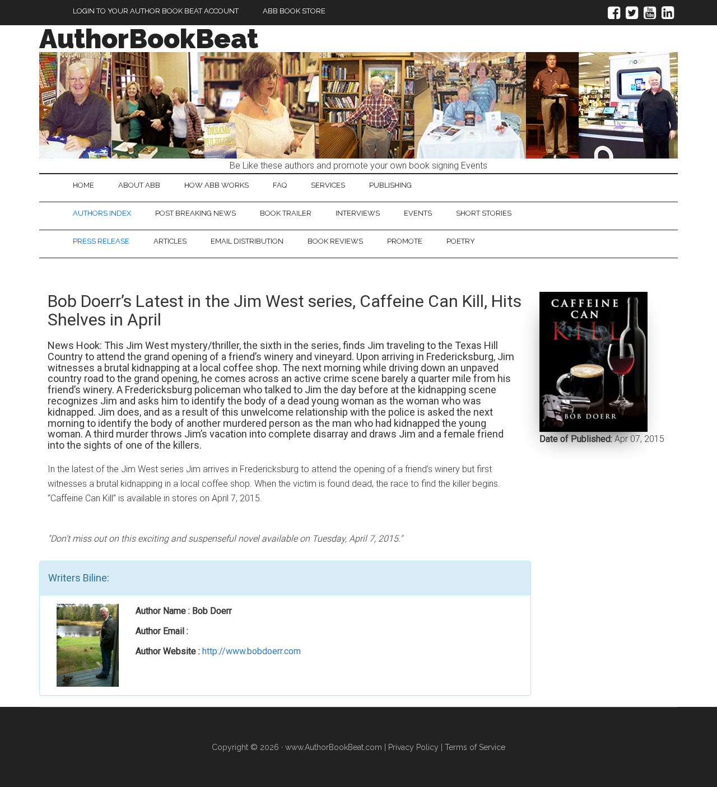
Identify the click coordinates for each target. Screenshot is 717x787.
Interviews (358, 213)
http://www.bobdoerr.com (251, 651)
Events (418, 213)
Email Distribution (247, 241)
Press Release (101, 241)
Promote (404, 241)
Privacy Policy (413, 747)
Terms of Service (475, 747)
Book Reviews (335, 241)
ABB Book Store (294, 11)
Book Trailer (285, 213)
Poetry (460, 241)
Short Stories (483, 213)
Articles (170, 241)
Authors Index (102, 213)
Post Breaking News (195, 213)
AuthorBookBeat (148, 38)
